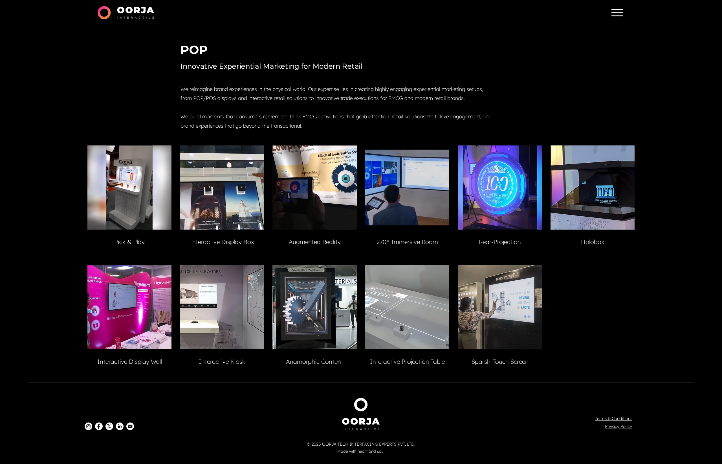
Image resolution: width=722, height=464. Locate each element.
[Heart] (398, 452)
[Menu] (617, 12)
